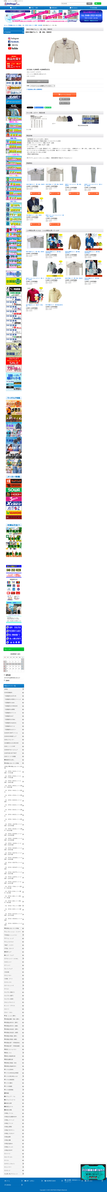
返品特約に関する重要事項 (35, 89)
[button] (94, 8)
